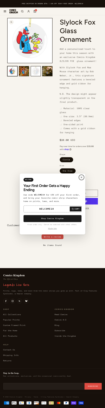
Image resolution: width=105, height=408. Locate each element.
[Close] (81, 177)
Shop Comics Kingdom (52, 218)
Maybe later (52, 229)
